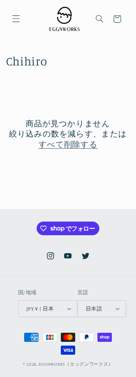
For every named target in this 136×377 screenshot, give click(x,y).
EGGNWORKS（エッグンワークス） (76, 364)
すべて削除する (68, 144)
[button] (16, 19)
